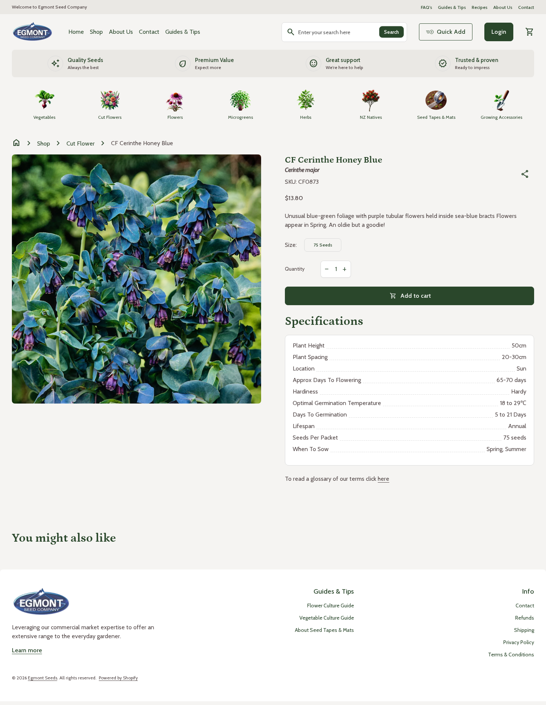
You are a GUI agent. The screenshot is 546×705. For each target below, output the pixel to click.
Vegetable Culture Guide (326, 617)
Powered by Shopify (118, 677)
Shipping (524, 630)
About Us (502, 7)
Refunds (524, 617)
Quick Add (451, 31)
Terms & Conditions (511, 654)
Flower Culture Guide (330, 605)
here (383, 478)
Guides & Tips (452, 7)
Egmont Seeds (42, 677)
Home (76, 31)
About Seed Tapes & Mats (324, 630)
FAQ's (426, 7)
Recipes (479, 7)
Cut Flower (80, 143)
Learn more (27, 650)
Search (391, 32)
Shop (96, 31)
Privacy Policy (518, 642)
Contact (526, 7)
